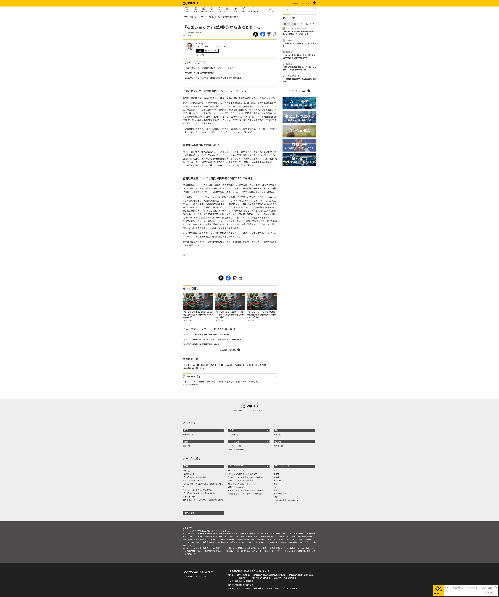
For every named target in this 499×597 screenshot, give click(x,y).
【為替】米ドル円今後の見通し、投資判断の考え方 (203, 485)
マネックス (200, 63)
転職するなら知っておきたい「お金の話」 (245, 493)
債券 (275, 484)
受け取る (489, 592)
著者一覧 (277, 434)
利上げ (199, 368)
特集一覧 (186, 470)
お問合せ (270, 588)
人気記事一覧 (233, 434)
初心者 (278, 441)
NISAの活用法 (188, 474)
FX (275, 487)
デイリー (289, 24)
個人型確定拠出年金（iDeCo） (286, 500)
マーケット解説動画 (236, 449)
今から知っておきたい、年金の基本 (242, 474)
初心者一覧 (278, 446)
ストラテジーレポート (198, 17)
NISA (194, 364)
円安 (185, 364)
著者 (277, 430)
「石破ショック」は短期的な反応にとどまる (224, 17)
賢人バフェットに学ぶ (192, 480)
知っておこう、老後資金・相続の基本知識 (245, 477)
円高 (227, 364)
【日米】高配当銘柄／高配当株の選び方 (199, 493)
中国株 (276, 477)
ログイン (305, 3)
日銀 (249, 364)
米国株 (276, 474)
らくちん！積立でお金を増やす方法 (197, 490)
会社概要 (261, 588)
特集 (186, 466)
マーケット (234, 441)
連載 (186, 441)
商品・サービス (282, 466)
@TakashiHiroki (211, 51)
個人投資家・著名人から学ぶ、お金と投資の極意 (203, 500)
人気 (231, 430)
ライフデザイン (236, 466)
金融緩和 (259, 364)
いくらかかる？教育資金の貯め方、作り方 (245, 490)
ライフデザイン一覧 (236, 470)
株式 (188, 63)
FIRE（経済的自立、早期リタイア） (243, 484)
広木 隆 (199, 43)
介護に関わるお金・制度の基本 (241, 480)
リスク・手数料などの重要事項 (240, 581)
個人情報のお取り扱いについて (240, 585)
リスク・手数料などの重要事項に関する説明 (294, 551)
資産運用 (187, 368)
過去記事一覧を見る (228, 350)
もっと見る (200, 55)
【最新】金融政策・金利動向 (194, 477)
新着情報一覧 (188, 434)
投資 (212, 364)
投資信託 (277, 480)
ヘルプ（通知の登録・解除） (287, 588)
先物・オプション (281, 490)
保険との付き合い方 (236, 487)
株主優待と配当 (189, 496)
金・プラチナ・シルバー (284, 493)
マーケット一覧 (234, 446)
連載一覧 (186, 446)
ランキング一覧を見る (298, 90)
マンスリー (312, 24)
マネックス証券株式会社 (247, 588)
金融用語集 (189, 513)
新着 (186, 430)
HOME (185, 17)
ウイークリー (300, 24)
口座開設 (295, 3)
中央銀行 (238, 364)
